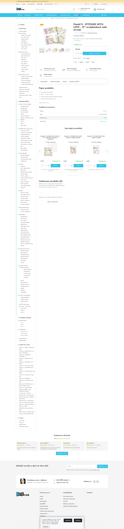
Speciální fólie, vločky (25, 238)
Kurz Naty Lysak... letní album (25, 393)
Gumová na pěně (24, 198)
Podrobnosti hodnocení (92, 33)
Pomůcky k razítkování (25, 204)
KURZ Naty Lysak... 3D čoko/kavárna (26, 400)
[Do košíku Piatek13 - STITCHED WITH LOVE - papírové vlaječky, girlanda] (78, 165)
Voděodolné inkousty (25, 254)
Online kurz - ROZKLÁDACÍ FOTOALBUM (24, 355)
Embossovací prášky (25, 209)
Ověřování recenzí (43, 513)
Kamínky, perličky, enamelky (26, 172)
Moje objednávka (31, 4)
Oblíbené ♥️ (39, 4)
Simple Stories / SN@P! (25, 138)
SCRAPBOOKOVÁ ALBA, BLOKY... (26, 128)
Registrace (105, 4)
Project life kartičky (24, 112)
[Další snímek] (70, 34)
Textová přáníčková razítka (26, 159)
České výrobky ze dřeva (24, 74)
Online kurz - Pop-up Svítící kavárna (26, 365)
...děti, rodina (23, 57)
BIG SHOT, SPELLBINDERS (24, 295)
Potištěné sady (23, 161)
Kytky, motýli (23, 170)
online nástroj (55, 523)
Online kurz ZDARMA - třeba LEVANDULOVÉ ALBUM (25, 390)
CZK (88, 4)
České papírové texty (23, 87)
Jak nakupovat (42, 516)
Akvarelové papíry (24, 110)
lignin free (53, 99)
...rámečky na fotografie (25, 82)
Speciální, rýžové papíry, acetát (27, 117)
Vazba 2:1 (23, 310)
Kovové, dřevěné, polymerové (27, 177)
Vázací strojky (23, 308)
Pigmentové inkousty (25, 256)
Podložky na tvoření (25, 286)
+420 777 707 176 (85, 8)
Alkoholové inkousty (25, 250)
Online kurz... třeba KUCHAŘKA (25, 387)
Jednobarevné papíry (25, 106)
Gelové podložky (24, 230)
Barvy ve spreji (23, 220)
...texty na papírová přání (25, 54)
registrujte (55, 187)
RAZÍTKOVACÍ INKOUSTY (24, 249)
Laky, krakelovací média (25, 234)
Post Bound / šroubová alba (26, 132)
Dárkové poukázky (22, 31)
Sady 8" (22, 121)
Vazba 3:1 (23, 312)
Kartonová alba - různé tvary (26, 144)
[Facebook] (94, 482)
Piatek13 (88, 58)
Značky (21, 418)
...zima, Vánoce (24, 48)
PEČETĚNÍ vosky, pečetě (24, 304)
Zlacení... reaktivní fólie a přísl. (27, 243)
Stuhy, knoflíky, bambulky (26, 185)
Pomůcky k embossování (25, 211)
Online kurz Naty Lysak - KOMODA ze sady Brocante (26, 397)
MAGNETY (23, 290)
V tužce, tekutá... (27, 275)
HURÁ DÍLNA (23, 28)
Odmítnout (68, 520)
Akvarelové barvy (24, 216)
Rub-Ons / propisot (24, 176)
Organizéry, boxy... (24, 282)
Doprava (18, 4)
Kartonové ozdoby (24, 183)
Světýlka (22, 288)
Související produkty (74, 81)
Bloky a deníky (23, 148)
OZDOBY (21, 164)
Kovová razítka (24, 202)
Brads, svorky (23, 179)
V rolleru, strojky (27, 273)
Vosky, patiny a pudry (25, 232)
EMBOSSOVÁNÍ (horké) (24, 207)
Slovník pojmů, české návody (69, 498)
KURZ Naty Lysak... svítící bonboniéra (26, 395)
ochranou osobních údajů (94, 470)
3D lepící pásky (27, 271)
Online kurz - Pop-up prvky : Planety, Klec (26, 375)
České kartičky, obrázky (24, 91)
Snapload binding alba (25, 134)
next (107, 151)
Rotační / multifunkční (25, 200)
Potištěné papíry (24, 108)
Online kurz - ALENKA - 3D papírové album (26, 348)
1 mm (22, 322)
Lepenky (22, 114)
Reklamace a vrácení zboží (68, 503)
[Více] (104, 15)
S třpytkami (26, 277)
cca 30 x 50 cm (24, 333)
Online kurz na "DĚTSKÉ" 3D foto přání (26, 381)
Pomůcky (22, 245)
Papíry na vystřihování (25, 115)
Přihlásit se (102, 466)
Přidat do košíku (94, 53)
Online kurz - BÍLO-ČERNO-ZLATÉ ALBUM (26, 368)
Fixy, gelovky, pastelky (25, 222)
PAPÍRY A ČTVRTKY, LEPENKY (25, 104)
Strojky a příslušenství (25, 297)
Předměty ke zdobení (25, 241)
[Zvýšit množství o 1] (81, 53)
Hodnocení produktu (55, 81)
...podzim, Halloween (25, 65)
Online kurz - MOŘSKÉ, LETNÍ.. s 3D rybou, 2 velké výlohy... (26, 352)
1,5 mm (22, 324)
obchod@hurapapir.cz (63, 480)
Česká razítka (21, 93)
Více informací (77, 40)
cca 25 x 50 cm (24, 331)
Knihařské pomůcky (23, 338)
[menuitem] (19, 15)
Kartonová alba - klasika (25, 142)
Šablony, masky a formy (25, 239)
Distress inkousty (24, 252)
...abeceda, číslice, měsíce (26, 35)
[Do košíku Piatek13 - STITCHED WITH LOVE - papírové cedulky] (101, 165)
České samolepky (22, 33)
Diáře (22, 146)
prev (39, 151)
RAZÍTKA (21, 190)
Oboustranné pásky (27, 269)
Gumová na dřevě (24, 196)
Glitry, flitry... (23, 187)
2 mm (22, 326)
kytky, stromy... (103, 121)
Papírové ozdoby (24, 174)
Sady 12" (23, 119)
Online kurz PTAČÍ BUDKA (24, 378)
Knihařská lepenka (22, 320)
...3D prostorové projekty (26, 80)
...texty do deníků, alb (25, 56)
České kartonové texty (23, 52)
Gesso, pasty (23, 228)
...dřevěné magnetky (25, 78)
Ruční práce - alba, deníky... (24, 89)
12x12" (105, 118)
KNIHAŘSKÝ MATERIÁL (25, 317)
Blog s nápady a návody (68, 496)
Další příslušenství (24, 150)
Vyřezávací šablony (24, 299)
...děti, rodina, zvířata (25, 37)
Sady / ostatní (23, 125)
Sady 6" (22, 123)
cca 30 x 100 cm (24, 335)
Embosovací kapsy (24, 301)
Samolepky (23, 166)
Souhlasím (77, 520)
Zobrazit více (62, 453)
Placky (20, 97)
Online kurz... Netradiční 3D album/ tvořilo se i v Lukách (26, 405)
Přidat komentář (52, 202)
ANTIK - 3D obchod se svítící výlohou (26, 402)
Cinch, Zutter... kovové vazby (25, 306)
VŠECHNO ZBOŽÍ (24, 101)
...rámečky (23, 71)
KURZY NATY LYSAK (25, 345)
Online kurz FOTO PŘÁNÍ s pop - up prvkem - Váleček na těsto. (26, 384)
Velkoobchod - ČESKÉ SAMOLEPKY (70, 506)
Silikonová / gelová (25, 192)
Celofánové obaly (24, 157)
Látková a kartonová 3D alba (26, 140)
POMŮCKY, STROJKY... (23, 265)
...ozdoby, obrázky (24, 69)
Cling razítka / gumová (25, 194)
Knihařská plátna (22, 329)
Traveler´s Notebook (25, 136)
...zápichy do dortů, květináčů (26, 76)
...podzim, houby (24, 46)
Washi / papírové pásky (25, 168)
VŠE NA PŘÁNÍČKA (23, 153)
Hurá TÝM (65, 501)
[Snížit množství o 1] (77, 53)
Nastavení (45, 526)
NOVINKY (22, 25)
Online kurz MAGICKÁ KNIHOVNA (26, 413)
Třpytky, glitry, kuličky (25, 226)
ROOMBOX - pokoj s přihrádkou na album (26, 408)
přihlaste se (45, 187)
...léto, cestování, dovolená (26, 45)
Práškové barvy (24, 224)
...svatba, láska (23, 41)
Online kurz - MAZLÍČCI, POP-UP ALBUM (26, 359)
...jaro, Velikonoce (24, 43)
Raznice (22, 280)
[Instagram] (97, 482)
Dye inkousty (23, 260)
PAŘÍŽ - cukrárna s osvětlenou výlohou (27, 411)
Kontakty (23, 4)
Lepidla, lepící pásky (25, 267)
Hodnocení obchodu (48, 4)
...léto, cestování (24, 63)
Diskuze (65, 81)
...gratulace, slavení (24, 39)
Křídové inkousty (24, 258)
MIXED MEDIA (22, 214)
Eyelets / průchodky (25, 181)
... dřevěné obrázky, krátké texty (27, 84)
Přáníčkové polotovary (25, 155)
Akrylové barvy (24, 218)
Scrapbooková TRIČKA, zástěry (25, 95)
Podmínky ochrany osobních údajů (47, 511)
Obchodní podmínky (44, 508)
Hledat (74, 9)
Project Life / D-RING (25, 130)
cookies (49, 519)
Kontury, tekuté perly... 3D (26, 236)
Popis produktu (43, 81)
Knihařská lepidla (22, 340)
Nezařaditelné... (24, 292)
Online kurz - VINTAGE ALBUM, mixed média (27, 372)
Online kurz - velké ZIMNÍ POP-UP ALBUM (26, 362)
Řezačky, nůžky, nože (25, 284)
